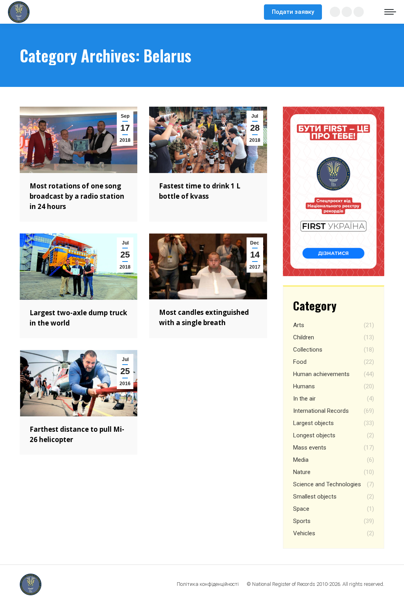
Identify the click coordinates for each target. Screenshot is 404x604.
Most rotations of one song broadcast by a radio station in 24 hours (77, 196)
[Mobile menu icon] (390, 12)
